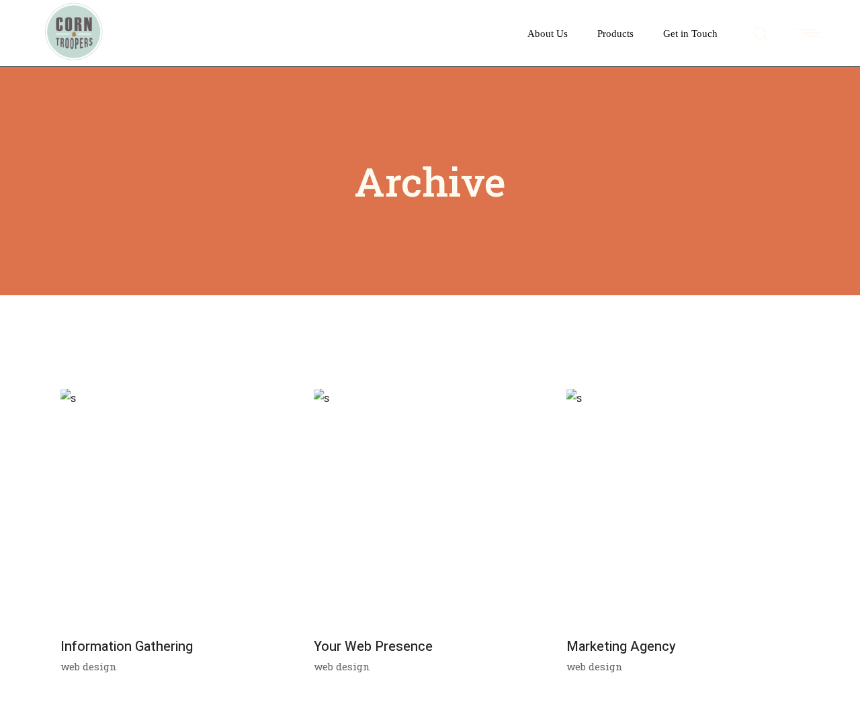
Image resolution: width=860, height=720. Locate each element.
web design (88, 666)
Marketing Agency (621, 646)
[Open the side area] (808, 33)
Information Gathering (126, 646)
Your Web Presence (373, 646)
